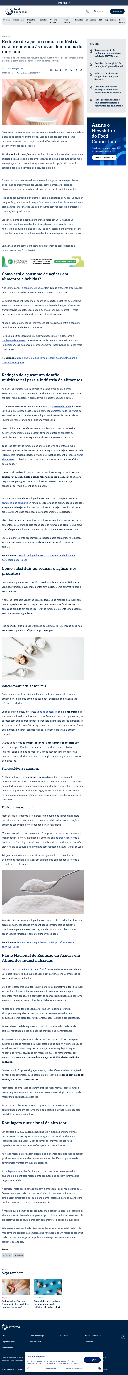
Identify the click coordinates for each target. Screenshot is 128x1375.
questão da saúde (61, 406)
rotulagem (18, 1255)
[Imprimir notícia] (56, 70)
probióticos (65, 837)
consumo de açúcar (34, 287)
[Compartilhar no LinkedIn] (61, 70)
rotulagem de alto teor (14, 340)
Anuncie (117, 11)
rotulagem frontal (13, 1171)
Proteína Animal (53, 21)
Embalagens (91, 20)
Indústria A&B (31, 21)
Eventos (6, 20)
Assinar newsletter (104, 157)
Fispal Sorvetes (8, 1342)
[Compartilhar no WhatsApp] (71, 70)
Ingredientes (18, 20)
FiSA (3, 1336)
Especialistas (110, 20)
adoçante (7, 1255)
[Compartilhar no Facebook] (76, 70)
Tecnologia (89, 1342)
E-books (122, 21)
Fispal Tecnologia (37, 1336)
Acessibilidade (8, 1369)
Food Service (67, 21)
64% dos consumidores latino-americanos (61, 202)
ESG (100, 20)
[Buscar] (95, 11)
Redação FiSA (17, 68)
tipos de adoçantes (47, 711)
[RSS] (87, 11)
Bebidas (43, 20)
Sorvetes (79, 20)
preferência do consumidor (16, 502)
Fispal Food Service (93, 1336)
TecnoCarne (63, 1336)
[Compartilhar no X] (66, 70)
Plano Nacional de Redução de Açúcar (24, 969)
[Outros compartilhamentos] (81, 70)
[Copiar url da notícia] (51, 70)
